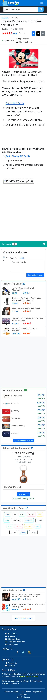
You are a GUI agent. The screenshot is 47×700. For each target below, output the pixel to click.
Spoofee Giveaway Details (23, 498)
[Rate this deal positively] (19, 33)
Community (13, 644)
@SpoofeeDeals (25, 42)
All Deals (4, 17)
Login (22, 257)
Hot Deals (12, 634)
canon (18, 526)
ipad (22, 514)
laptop (31, 514)
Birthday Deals (14, 639)
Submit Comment (35, 275)
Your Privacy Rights (12, 692)
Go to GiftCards (15, 103)
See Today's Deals (24, 618)
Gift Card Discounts (13, 390)
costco (33, 532)
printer (29, 526)
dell (39, 514)
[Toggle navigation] (42, 3)
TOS (22, 692)
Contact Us (12, 663)
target (39, 520)
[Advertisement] (23, 214)
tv (15, 514)
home (13, 532)
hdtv (7, 520)
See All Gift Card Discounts (23, 441)
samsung (17, 520)
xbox (8, 514)
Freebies (11, 636)
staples (23, 532)
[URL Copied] (43, 33)
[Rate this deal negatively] (24, 33)
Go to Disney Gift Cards (18, 156)
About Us (11, 666)
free (9, 526)
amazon (29, 520)
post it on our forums (29, 676)
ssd (37, 526)
